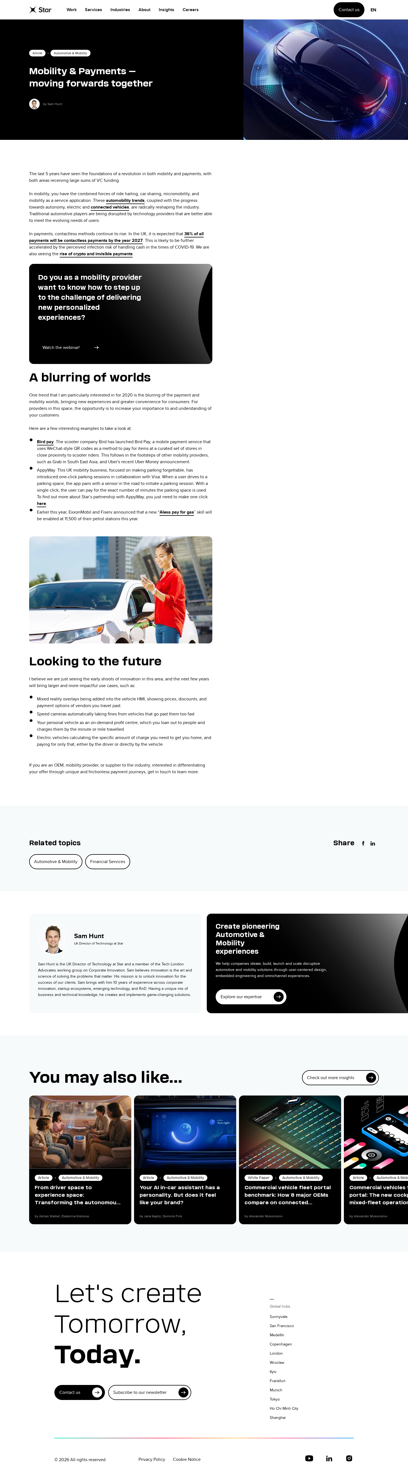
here (41, 503)
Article (37, 53)
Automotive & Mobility (70, 53)
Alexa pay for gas (177, 512)
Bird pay (45, 441)
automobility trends (125, 200)
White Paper (259, 1178)
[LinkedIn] (372, 843)
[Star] (40, 10)
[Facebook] (363, 843)
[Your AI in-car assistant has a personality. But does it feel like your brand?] (185, 1132)
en (373, 10)
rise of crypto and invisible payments (96, 254)
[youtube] (309, 1458)
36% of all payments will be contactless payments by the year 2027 (116, 237)
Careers (191, 9)
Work (72, 9)
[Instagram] (349, 1458)
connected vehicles (110, 207)
